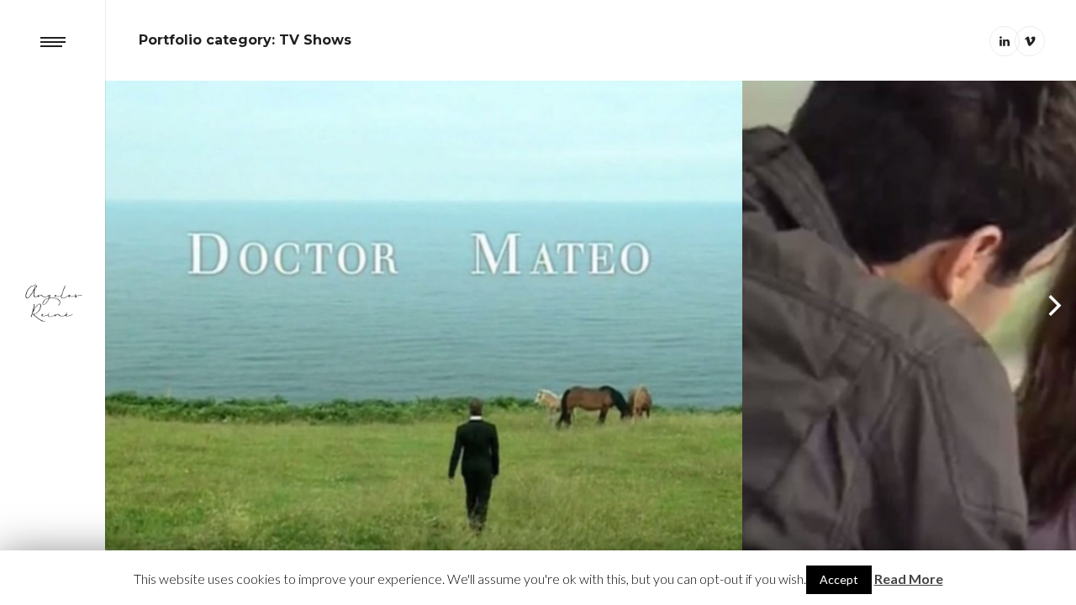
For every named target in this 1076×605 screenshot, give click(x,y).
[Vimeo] (1029, 41)
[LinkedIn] (1004, 41)
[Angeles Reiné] (52, 302)
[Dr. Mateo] (423, 318)
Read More (908, 579)
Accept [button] (839, 579)
